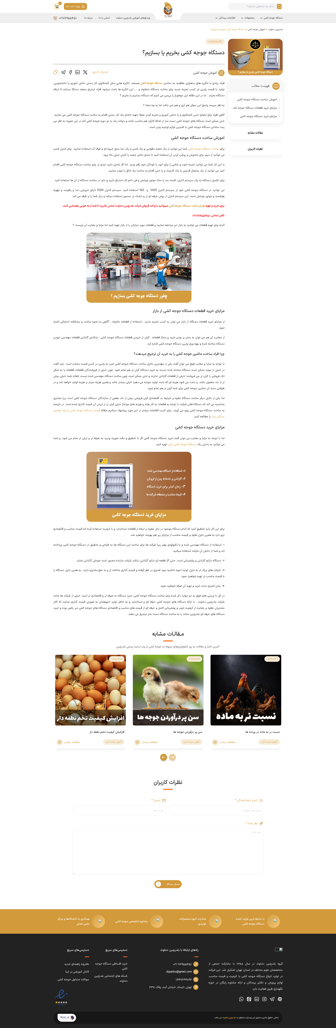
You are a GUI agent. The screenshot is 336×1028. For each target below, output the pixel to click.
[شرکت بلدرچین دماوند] (279, 953)
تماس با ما (104, 18)
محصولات (249, 18)
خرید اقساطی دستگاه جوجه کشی (111, 966)
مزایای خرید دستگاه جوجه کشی (258, 116)
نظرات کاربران (255, 149)
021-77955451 (182, 964)
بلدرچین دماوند (275, 29)
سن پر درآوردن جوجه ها (187, 732)
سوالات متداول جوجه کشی (73, 979)
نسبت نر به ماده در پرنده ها (263, 732)
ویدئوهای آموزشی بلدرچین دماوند (133, 18)
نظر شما (252, 823)
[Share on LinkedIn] (77, 72)
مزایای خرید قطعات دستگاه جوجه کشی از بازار (254, 108)
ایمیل (156, 800)
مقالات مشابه (255, 133)
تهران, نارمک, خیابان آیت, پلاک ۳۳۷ (170, 987)
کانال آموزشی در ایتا (77, 972)
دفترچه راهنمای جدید (76, 964)
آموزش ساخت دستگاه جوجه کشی (257, 99)
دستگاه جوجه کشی (273, 18)
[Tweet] (85, 72)
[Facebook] (70, 72)
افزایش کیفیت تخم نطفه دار (106, 732)
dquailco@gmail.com (179, 972)
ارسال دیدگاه (173, 884)
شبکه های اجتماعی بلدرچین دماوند (110, 978)
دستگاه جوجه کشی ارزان (182, 444)
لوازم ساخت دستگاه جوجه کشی (187, 206)
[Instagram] (264, 999)
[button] (56, 6)
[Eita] (249, 999)
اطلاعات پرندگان (227, 18)
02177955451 (68, 18)
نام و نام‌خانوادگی (246, 800)
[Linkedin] (257, 999)
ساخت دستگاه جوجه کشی (203, 149)
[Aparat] (280, 999)
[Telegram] (63, 72)
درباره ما (89, 18)
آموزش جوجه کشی (256, 29)
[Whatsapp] (241, 999)
